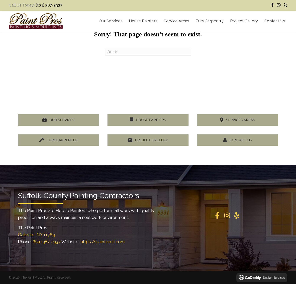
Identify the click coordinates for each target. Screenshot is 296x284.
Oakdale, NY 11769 (36, 234)
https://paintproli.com (102, 241)
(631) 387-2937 (49, 5)
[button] (272, 5)
